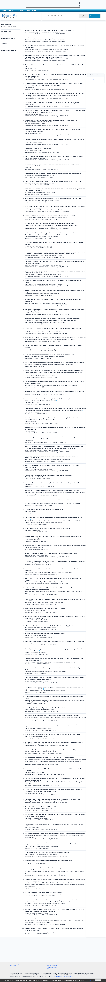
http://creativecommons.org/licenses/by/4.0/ (61, 976)
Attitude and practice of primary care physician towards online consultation (47, 852)
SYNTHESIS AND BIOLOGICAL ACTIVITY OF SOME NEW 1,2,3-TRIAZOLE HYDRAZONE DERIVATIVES (53, 181)
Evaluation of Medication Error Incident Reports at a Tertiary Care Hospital (47, 919)
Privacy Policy (51, 969)
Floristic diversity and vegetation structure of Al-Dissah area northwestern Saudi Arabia (51, 553)
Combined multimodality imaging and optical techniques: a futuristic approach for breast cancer (53, 173)
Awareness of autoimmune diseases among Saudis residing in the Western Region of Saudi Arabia (53, 483)
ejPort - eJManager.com (16, 964)
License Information (52, 965)
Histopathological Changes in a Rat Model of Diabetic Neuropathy (44, 509)
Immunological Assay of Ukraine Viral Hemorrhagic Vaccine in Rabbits (45, 608)
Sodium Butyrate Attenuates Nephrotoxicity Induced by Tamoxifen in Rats (46, 708)
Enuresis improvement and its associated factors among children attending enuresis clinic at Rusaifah (54, 391)
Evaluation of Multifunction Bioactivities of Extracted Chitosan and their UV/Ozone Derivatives (52, 715)
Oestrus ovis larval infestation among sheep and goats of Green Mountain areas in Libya (51, 750)
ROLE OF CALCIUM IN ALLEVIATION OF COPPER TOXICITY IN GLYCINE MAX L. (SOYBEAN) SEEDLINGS (54, 156)
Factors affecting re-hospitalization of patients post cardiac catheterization (47, 528)
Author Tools (13, 965)
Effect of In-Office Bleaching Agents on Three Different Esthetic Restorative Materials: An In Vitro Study (55, 337)
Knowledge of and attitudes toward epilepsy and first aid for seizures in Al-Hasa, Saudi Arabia (52, 799)
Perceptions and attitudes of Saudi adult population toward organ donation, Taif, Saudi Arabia (52, 734)
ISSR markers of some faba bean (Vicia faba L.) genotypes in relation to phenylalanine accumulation (54, 742)
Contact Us (80, 964)
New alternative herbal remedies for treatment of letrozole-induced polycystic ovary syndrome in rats (55, 833)
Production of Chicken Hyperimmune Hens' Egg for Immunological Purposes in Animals (50, 215)
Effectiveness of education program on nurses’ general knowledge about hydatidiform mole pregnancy (55, 545)
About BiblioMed (51, 964)
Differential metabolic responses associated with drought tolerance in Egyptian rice (49, 626)
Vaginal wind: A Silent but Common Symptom (38, 148)
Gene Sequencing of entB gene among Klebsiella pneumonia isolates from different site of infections (54, 641)
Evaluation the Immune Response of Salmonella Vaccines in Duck (43, 892)
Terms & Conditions (52, 967)
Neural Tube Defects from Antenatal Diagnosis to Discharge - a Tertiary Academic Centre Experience (54, 362)
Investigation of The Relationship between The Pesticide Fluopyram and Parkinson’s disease (52, 490)
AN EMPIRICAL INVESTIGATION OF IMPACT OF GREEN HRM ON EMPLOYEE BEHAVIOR (49, 355)
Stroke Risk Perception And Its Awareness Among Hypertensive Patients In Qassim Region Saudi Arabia (55, 561)
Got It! (98, 980)
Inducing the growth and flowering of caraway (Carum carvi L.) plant (45, 633)
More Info (91, 980)
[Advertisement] (96, 47)
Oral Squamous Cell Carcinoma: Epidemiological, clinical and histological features (48, 860)
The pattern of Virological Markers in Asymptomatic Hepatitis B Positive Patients (48, 475)
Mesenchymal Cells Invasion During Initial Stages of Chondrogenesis (45, 807)
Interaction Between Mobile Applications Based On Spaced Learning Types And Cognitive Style (53, 198)
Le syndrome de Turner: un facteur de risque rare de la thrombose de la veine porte (49, 30)
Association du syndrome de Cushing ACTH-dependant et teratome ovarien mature (49, 38)
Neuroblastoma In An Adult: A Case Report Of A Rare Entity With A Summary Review (49, 757)
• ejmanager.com (93, 79)
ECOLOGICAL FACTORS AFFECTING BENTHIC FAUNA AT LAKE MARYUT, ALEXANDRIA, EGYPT (52, 103)
